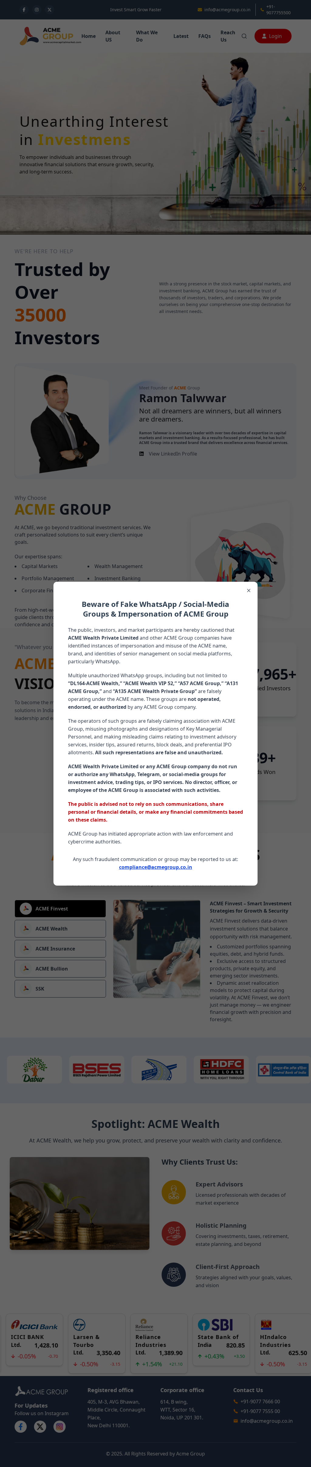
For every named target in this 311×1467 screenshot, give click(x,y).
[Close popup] (248, 590)
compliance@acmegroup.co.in (155, 867)
